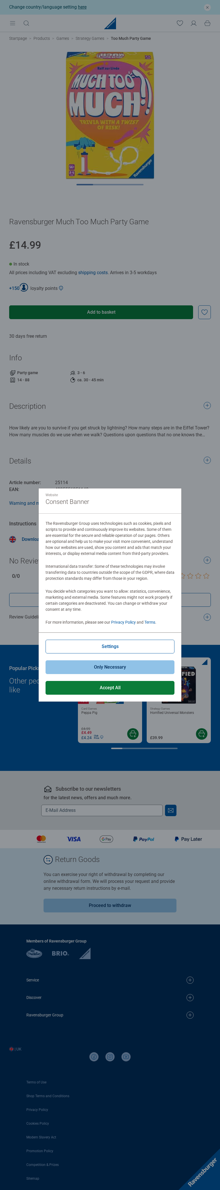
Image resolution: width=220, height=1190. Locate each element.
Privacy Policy (123, 622)
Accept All (110, 687)
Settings (110, 646)
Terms (149, 622)
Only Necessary (110, 667)
